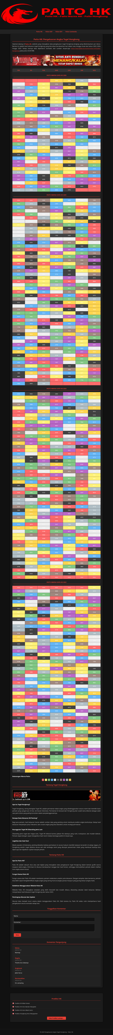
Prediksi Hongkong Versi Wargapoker (25, 1014)
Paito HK (39, 32)
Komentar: (17, 922)
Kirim (17, 935)
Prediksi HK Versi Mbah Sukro (22, 1010)
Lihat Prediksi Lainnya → (56, 1018)
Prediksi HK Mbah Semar (21, 1003)
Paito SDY (59, 32)
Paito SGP (49, 32)
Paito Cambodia (71, 32)
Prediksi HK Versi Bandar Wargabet (24, 1007)
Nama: (16, 916)
